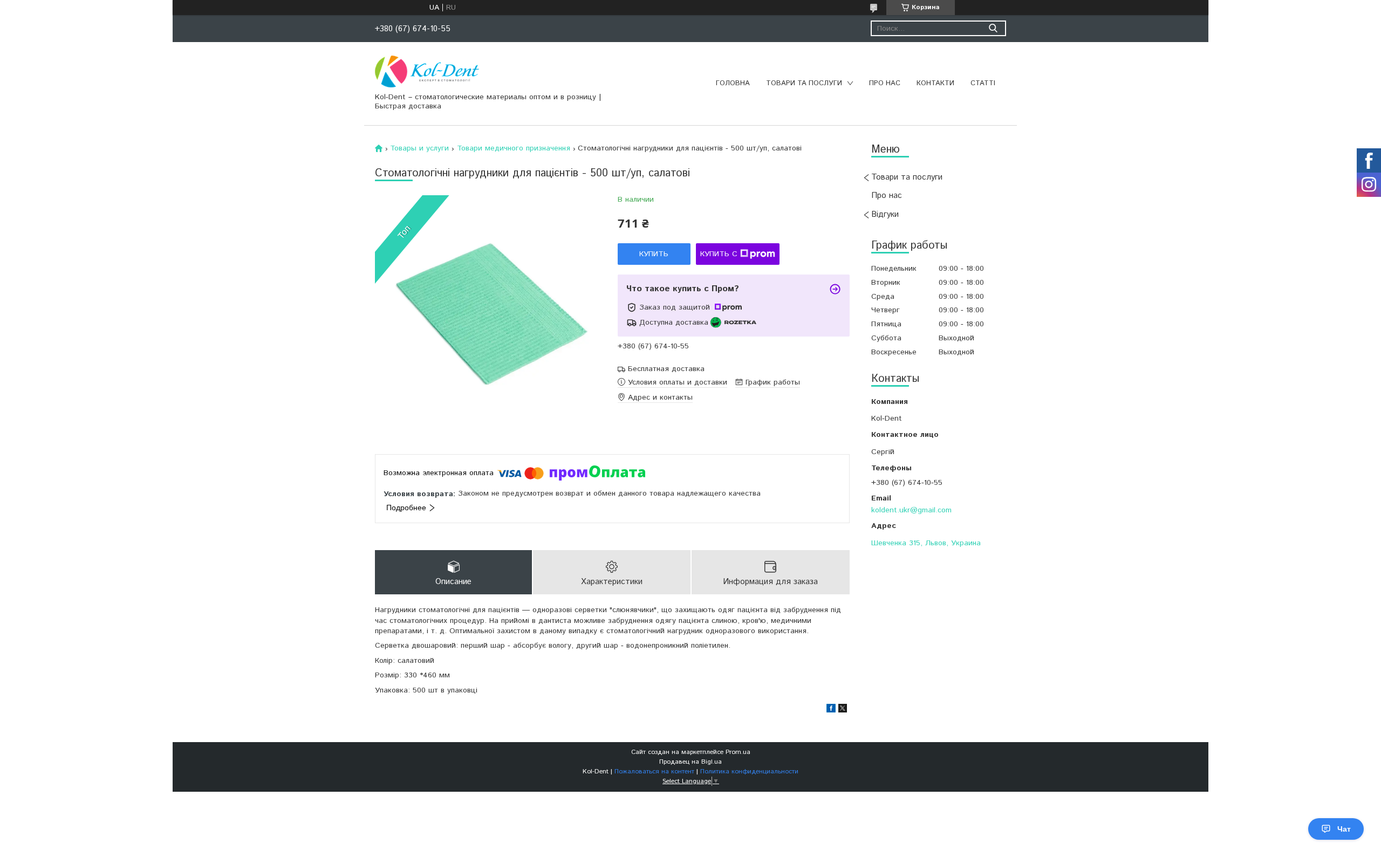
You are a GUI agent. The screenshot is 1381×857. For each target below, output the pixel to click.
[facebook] (831, 710)
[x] (842, 710)
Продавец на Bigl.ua (690, 761)
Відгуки (885, 214)
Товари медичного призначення (513, 148)
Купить (653, 254)
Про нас (884, 83)
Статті (982, 83)
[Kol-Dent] (427, 71)
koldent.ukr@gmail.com (911, 510)
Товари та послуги (804, 83)
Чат (1344, 829)
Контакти (935, 83)
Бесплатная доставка (666, 369)
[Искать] (993, 28)
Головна (733, 83)
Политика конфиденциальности (749, 771)
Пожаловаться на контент (654, 771)
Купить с (718, 254)
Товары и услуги (419, 148)
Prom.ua (738, 752)
